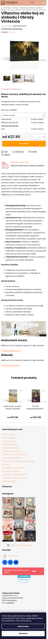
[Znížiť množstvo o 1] (32, 137)
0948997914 (13, 556)
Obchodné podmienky (12, 458)
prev (2, 394)
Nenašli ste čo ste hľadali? (13, 468)
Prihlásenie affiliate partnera (14, 478)
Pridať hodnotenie (11, 351)
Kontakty (6, 464)
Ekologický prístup (10, 448)
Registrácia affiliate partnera (15, 474)
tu (30, 620)
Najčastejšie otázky (10, 444)
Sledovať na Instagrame (20, 545)
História (11, 32)
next (45, 394)
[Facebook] (4, 562)
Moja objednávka (9, 481)
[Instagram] (10, 562)
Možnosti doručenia (9, 125)
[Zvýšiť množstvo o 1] (44, 137)
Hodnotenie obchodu (11, 451)
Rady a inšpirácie (9, 438)
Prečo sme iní (8, 434)
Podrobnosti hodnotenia (11, 29)
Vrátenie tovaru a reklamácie (15, 454)
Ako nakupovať (9, 441)
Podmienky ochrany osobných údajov (18, 461)
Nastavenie (23, 626)
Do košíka (24, 143)
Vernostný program (11, 471)
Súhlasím (23, 633)
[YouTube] (16, 562)
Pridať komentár (10, 365)
